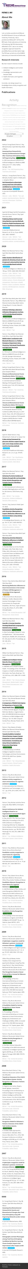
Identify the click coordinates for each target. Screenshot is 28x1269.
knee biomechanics (13, 198)
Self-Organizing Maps (17, 126)
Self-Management (9, 126)
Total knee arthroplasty (14, 131)
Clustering (13, 115)
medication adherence (16, 529)
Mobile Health (12, 121)
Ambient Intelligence (7, 108)
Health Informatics (14, 765)
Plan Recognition (17, 124)
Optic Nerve (17, 121)
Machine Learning (17, 119)
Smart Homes (20, 129)
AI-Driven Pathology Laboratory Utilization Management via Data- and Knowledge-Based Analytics (13, 312)
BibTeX (4, 169)
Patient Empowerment (12, 684)
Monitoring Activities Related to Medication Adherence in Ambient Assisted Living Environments (13, 540)
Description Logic (7, 1108)
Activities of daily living (8, 275)
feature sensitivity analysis (10, 117)
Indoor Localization (13, 284)
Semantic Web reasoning (10, 129)
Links (10, 196)
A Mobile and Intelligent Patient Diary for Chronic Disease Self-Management (12, 662)
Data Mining (12, 459)
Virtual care (9, 289)
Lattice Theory (10, 119)
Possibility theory (7, 902)
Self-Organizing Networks (15, 1226)
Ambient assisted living (21, 105)
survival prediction (19, 241)
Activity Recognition (8, 527)
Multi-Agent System (8, 838)
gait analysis (18, 117)
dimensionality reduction (9, 239)
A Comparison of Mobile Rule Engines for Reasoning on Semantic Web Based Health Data (13, 705)
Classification (5, 113)
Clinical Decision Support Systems (15, 113)
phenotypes (11, 124)
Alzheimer (5, 1189)
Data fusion (18, 115)
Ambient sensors (16, 108)
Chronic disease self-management (17, 110)
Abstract (4, 196)
